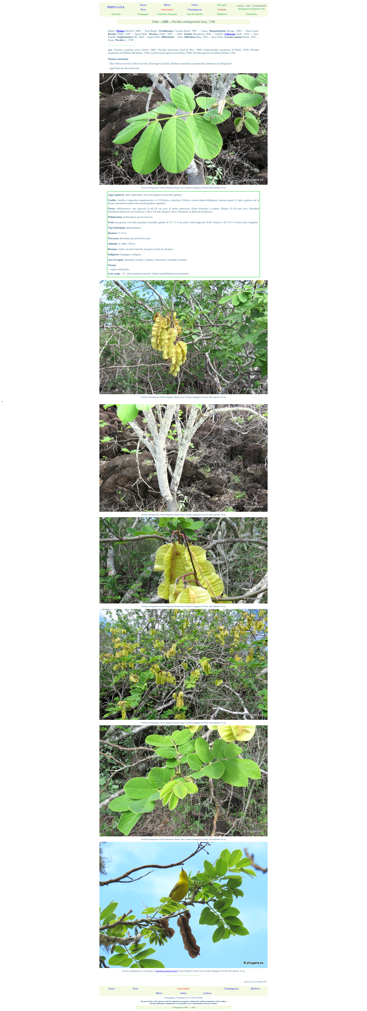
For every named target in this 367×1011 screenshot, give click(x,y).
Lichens (207, 993)
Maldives (255, 988)
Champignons (195, 9)
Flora (143, 9)
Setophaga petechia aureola (166, 971)
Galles (195, 4)
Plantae (120, 30)
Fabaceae (230, 33)
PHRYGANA (116, 7)
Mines (167, 4)
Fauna (143, 4)
